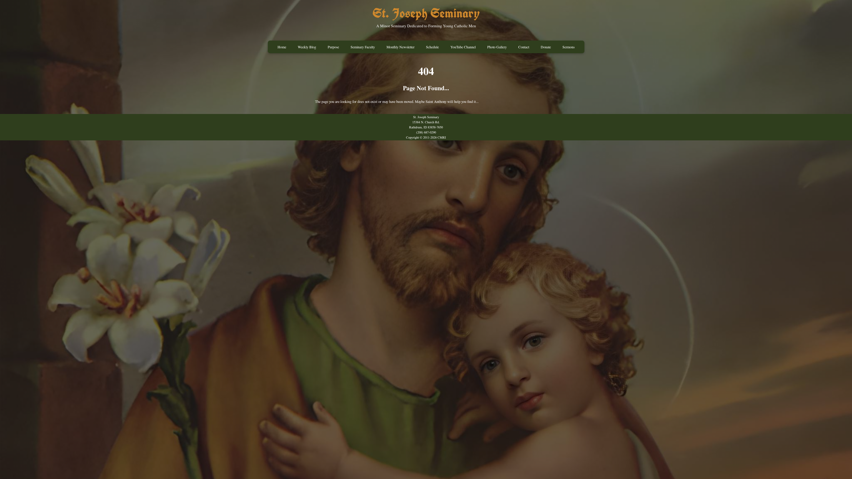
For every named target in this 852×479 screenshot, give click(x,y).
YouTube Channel (463, 47)
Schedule (432, 47)
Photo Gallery (497, 47)
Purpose (333, 47)
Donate (546, 47)
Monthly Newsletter (400, 47)
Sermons (568, 47)
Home (282, 47)
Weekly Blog (307, 47)
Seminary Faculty (363, 47)
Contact (523, 47)
